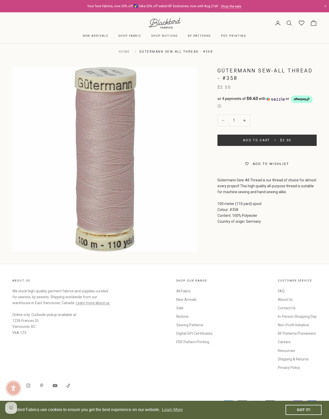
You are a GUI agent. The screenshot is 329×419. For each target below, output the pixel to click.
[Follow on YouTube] (55, 385)
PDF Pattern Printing (192, 342)
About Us (285, 299)
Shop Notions (164, 36)
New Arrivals (95, 36)
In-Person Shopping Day (297, 316)
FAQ (281, 291)
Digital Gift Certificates (194, 333)
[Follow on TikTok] (68, 385)
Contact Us (287, 308)
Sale (180, 308)
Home (124, 51)
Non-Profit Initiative (293, 325)
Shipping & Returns (293, 359)
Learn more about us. (93, 303)
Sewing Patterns (189, 325)
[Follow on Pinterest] (41, 385)
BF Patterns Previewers (297, 333)
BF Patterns (199, 36)
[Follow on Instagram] (28, 385)
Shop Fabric (129, 36)
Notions (182, 316)
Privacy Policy (289, 368)
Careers (284, 342)
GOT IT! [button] (303, 410)
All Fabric (183, 291)
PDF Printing (233, 36)
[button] (267, 102)
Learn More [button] (172, 409)
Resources (286, 351)
